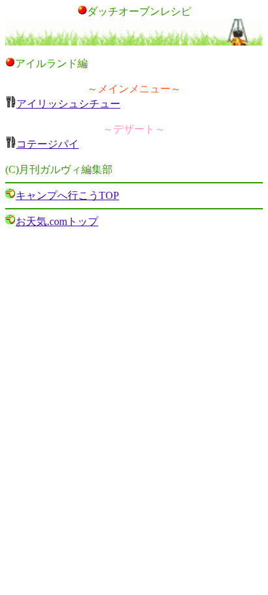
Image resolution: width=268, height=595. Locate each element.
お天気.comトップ (57, 221)
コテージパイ (47, 144)
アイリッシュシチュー (68, 103)
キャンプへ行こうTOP (67, 195)
